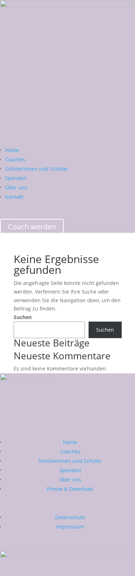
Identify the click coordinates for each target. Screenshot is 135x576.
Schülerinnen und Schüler (36, 168)
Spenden (16, 178)
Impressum (70, 526)
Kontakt (14, 196)
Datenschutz (70, 517)
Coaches (15, 159)
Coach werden (32, 226)
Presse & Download (70, 488)
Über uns (16, 187)
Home (12, 150)
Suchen (23, 317)
